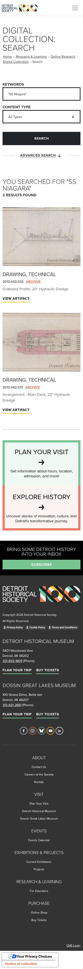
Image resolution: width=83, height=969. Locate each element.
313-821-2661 (12, 705)
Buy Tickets (47, 670)
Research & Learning (31, 56)
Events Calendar (39, 840)
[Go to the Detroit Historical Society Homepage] (21, 7)
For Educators (39, 891)
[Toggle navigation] (75, 7)
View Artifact (16, 298)
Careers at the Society (39, 774)
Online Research (63, 56)
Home (7, 56)
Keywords (13, 84)
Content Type (17, 107)
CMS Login (73, 945)
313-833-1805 (12, 660)
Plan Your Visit (39, 803)
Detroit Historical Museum (39, 811)
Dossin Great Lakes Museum (39, 818)
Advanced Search (38, 155)
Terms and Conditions (64, 627)
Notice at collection (21, 964)
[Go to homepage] (41, 598)
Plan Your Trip (17, 670)
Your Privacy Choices (34, 956)
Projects (39, 869)
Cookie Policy (37, 627)
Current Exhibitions (39, 862)
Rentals (39, 782)
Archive (33, 281)
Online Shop (39, 912)
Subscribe (41, 564)
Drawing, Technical (29, 274)
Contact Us (39, 767)
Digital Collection (16, 61)
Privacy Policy (15, 627)
